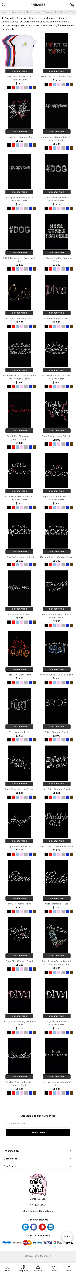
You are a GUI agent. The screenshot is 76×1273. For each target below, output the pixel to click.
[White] (5, 88)
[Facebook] (33, 1227)
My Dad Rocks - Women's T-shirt (19, 557)
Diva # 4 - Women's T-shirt (56, 318)
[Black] (9, 88)
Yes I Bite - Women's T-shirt (56, 789)
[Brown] (34, 88)
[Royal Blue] (30, 88)
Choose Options (19, 71)
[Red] (13, 88)
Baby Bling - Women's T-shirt (19, 789)
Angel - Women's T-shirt (19, 846)
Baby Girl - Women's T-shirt (19, 961)
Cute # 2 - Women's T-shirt (19, 318)
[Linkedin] (50, 1227)
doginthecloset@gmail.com (38, 1211)
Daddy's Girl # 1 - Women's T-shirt (56, 846)
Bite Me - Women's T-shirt (19, 614)
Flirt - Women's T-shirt (19, 732)
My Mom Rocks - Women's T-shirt (56, 557)
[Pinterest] (42, 1227)
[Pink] (22, 88)
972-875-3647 (38, 1205)
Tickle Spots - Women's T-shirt (57, 436)
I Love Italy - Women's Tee (20, 137)
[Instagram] (25, 1227)
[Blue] (17, 88)
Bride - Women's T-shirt (56, 732)
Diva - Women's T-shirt (19, 904)
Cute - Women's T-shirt (56, 904)
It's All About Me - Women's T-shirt (56, 675)
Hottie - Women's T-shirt (19, 675)
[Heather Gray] (26, 88)
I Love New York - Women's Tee (56, 77)
